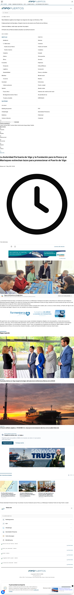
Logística (5, 69)
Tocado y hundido (7, 98)
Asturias (40, 40)
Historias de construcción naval (46, 91)
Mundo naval (41, 75)
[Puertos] (13, 8)
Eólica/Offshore (42, 66)
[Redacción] (3, 509)
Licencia (59, 246)
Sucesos (40, 59)
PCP (25, 4)
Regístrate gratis (7, 442)
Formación (5, 66)
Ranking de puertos (17, 4)
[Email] (71, 508)
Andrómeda (20, 125)
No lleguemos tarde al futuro (10, 94)
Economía (4, 62)
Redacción (2, 166)
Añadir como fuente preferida (64, 295)
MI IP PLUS (4, 37)
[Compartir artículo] (15, 246)
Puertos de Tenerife (42, 46)
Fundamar (40, 300)
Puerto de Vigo (57, 502)
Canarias (40, 43)
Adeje (28, 125)
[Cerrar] (71, 8)
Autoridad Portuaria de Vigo (8, 300)
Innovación (41, 69)
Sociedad (4, 82)
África (4, 59)
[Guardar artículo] (11, 246)
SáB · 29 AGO (4, 4)
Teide (1, 125)
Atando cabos (41, 88)
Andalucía (5, 40)
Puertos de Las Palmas (9, 46)
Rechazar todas (47, 588)
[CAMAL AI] (10, 4)
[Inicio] (37, 2)
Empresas (40, 62)
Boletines (4, 115)
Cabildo (32, 125)
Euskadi (40, 53)
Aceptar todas (66, 588)
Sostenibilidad (6, 72)
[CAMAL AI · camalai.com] (20, 435)
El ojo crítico (6, 91)
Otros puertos (41, 56)
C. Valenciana (6, 43)
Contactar (40, 118)
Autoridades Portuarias (42, 4)
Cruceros (5, 78)
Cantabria (40, 49)
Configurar (56, 588)
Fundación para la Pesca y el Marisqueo (38, 502)
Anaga (25, 125)
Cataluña (5, 53)
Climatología (30, 4)
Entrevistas (41, 82)
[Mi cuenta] (72, 1)
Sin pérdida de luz (42, 94)
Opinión (4, 88)
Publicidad (40, 115)
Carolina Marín (13, 125)
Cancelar (17, 122)
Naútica (40, 78)
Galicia (5, 56)
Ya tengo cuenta (19, 442)
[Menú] (2, 2)
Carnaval (5, 125)
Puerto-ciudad (41, 85)
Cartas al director (6, 118)
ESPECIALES (41, 98)
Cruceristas (20, 502)
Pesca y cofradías (42, 72)
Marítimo (4, 75)
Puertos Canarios (8, 49)
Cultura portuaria (7, 85)
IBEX (9, 125)
